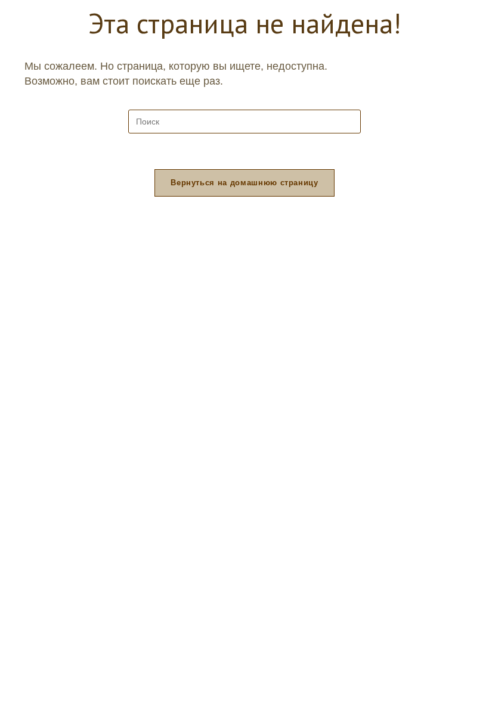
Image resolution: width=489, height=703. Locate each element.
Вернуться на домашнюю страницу (244, 182)
